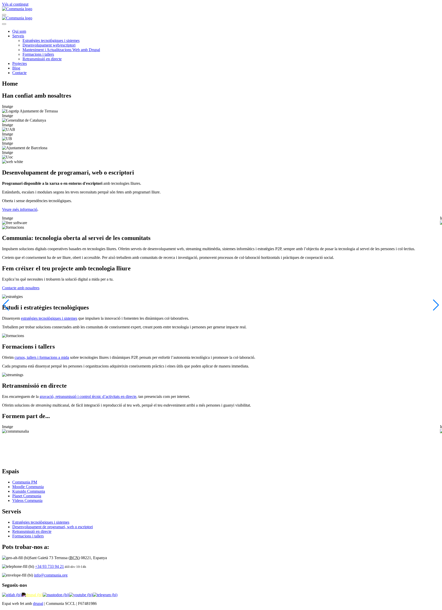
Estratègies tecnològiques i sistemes (51, 40)
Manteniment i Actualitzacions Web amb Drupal (61, 50)
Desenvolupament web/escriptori (49, 45)
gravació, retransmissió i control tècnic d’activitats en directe (88, 396)
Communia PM (24, 482)
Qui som (19, 31)
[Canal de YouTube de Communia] (81, 595)
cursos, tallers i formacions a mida (42, 357)
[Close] (4, 24)
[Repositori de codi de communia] (12, 595)
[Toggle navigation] (4, 15)
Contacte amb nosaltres (20, 288)
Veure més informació (19, 209)
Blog (16, 68)
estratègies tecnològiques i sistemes (49, 318)
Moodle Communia (28, 487)
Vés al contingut (15, 4)
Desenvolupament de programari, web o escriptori (52, 527)
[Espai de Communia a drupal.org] (32, 595)
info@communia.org (51, 575)
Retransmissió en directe (42, 59)
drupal (38, 603)
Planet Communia (26, 496)
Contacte (19, 73)
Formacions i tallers (38, 54)
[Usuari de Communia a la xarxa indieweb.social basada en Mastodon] (56, 595)
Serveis (18, 36)
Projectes (19, 63)
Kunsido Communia (28, 491)
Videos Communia (27, 500)
